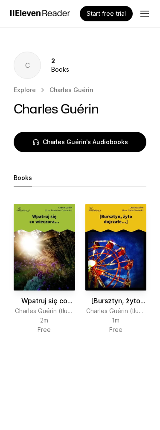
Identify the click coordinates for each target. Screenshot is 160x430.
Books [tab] (23, 177)
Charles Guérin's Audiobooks (85, 141)
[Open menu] (144, 13)
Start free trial (106, 13)
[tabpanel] (80, 269)
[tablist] (80, 178)
